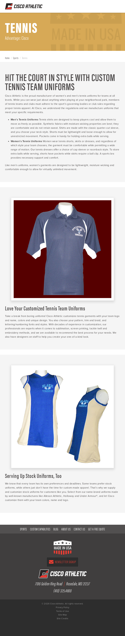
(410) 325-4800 (109, 5)
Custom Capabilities (40, 529)
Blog (55, 529)
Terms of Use (62, 611)
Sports (16, 58)
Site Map (62, 615)
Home (7, 58)
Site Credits (62, 618)
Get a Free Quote (101, 5)
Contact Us (79, 529)
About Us (65, 529)
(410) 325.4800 (62, 590)
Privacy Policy (62, 607)
